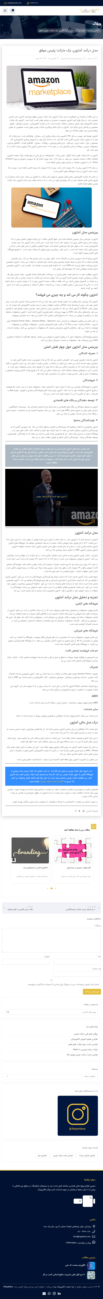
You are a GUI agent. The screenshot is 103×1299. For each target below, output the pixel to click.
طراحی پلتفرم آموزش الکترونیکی (84, 1039)
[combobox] (51, 1076)
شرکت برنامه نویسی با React (85, 1049)
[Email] (44, 1294)
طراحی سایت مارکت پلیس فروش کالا (82, 1054)
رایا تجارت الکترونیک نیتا (63, 1286)
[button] (55, 888)
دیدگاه (97, 925)
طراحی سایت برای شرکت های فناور (83, 1044)
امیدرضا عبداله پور (66, 59)
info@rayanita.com (14, 3)
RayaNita (9, 1286)
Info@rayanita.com (82, 1236)
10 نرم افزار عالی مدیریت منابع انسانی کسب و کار (64, 1274)
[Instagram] (54, 1294)
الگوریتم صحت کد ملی (75, 1265)
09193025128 (71, 1243)
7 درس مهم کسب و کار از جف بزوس (51, 496)
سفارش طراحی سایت (87, 1155)
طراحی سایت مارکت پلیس (52, 781)
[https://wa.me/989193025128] (49, 1294)
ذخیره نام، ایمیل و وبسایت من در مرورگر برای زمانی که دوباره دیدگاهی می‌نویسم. (63, 984)
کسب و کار (90, 59)
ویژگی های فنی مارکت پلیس (86, 1034)
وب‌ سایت (96, 968)
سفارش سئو (42, 1155)
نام (99, 956)
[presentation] (11, 862)
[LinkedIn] (59, 1294)
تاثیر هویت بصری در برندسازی (79, 867)
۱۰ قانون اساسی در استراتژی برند (35, 867)
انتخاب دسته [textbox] (89, 1076)
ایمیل (46, 956)
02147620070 (34, 3)
